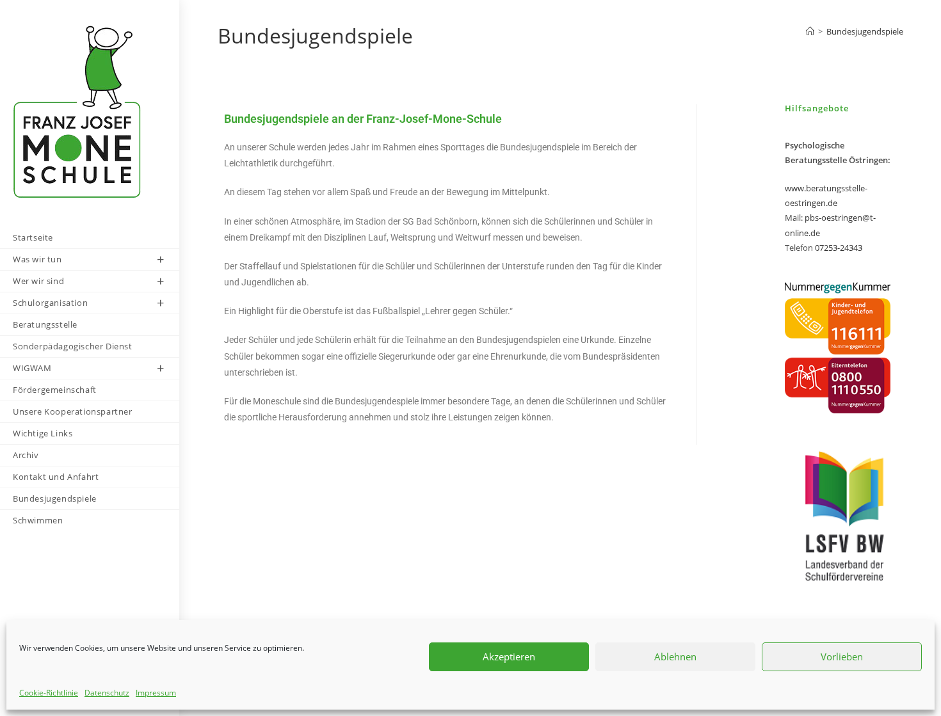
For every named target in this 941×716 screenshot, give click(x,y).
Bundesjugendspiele (864, 31)
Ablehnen (675, 656)
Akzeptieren (509, 656)
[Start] (810, 31)
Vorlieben (842, 656)
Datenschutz (106, 692)
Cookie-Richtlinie (48, 692)
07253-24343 (838, 247)
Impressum (156, 692)
